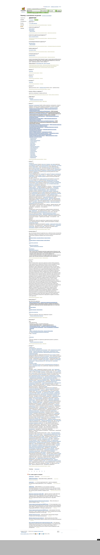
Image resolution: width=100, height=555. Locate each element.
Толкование (31, 19)
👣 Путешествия (23, 532)
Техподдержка (35, 531)
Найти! (59, 10)
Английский (22, 19)
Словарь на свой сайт (55, 6)
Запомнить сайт (47, 6)
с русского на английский (46, 15)
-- (38, 32)
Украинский (22, 28)
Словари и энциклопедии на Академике (36, 8)
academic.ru (23, 12)
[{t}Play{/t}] (45, 41)
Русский (21, 26)
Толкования (30, 12)
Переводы (35, 12)
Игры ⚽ (46, 12)
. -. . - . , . (44, 66)
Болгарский (22, 24)
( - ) (43, 63)
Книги (41, 12)
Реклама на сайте (40, 531)
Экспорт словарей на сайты (24, 533)
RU (59, 6)
